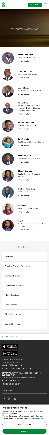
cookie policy (39, 418)
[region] (24, 420)
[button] (24, 58)
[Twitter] (9, 398)
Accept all (24, 431)
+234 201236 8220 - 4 (12, 380)
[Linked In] (14, 398)
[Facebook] (4, 398)
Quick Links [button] (7, 390)
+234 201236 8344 (11, 384)
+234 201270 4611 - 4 (12, 365)
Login (36, 4)
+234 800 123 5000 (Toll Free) (16, 369)
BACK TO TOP (11, 337)
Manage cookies (24, 425)
